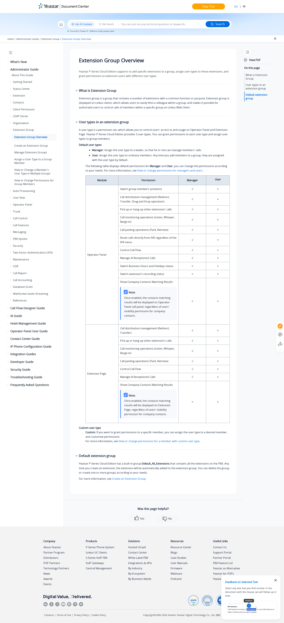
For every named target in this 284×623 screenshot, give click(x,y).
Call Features (21, 225)
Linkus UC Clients (96, 552)
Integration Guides (23, 354)
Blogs (174, 552)
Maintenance (21, 259)
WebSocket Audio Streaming (30, 294)
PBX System (20, 239)
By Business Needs (139, 579)
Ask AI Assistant (274, 323)
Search (220, 24)
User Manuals (179, 563)
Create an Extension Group (31, 145)
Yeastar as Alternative (226, 568)
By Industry (135, 568)
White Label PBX (138, 558)
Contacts (18, 102)
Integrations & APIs (140, 563)
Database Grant (23, 287)
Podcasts (176, 579)
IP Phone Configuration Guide (30, 346)
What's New (18, 62)
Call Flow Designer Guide (27, 308)
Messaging (19, 232)
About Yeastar (52, 547)
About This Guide (22, 75)
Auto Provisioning (24, 191)
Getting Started (22, 82)
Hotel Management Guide (28, 323)
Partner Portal (222, 558)
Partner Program (54, 552)
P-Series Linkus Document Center (274, 332)
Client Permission (24, 109)
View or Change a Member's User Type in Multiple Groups (32, 171)
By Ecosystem (136, 573)
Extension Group (50, 39)
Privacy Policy (81, 615)
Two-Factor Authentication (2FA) (33, 252)
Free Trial (208, 6)
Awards (48, 579)
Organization (21, 123)
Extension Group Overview (76, 39)
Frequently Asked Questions (29, 385)
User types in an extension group (256, 86)
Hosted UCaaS (137, 547)
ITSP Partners (51, 563)
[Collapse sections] (275, 38)
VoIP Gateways (95, 563)
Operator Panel (22, 204)
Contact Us (220, 547)
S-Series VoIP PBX (96, 558)
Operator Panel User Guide (29, 331)
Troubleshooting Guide (26, 377)
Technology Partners (56, 568)
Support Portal (274, 341)
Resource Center (181, 547)
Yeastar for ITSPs (223, 573)
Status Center (21, 89)
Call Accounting (22, 280)
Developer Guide (22, 362)
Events (47, 584)
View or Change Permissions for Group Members (34, 182)
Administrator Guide (27, 39)
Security (18, 246)
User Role (19, 197)
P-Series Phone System (100, 547)
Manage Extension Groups (30, 152)
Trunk (16, 211)
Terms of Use (64, 615)
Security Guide (20, 369)
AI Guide (16, 316)
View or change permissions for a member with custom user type (159, 441)
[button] (8, 62)
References (20, 300)
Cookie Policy (99, 615)
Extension (19, 95)
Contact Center (137, 552)
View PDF (254, 60)
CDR (15, 266)
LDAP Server (20, 116)
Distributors (51, 558)
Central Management (99, 568)
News (46, 573)
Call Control (20, 218)
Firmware (176, 568)
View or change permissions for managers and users (169, 170)
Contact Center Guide (25, 339)
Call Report (20, 273)
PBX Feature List (223, 563)
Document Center (75, 6)
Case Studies (178, 558)
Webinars (176, 573)
